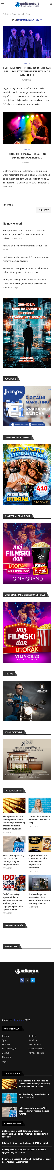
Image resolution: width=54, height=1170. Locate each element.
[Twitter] (33, 980)
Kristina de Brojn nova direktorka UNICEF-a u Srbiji (39, 819)
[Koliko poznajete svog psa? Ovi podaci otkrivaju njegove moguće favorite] (14, 844)
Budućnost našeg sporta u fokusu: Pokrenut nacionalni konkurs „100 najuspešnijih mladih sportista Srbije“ (24, 283)
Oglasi (5, 1061)
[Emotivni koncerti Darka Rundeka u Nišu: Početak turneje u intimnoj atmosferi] (27, 42)
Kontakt (32, 1036)
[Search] (51, 4)
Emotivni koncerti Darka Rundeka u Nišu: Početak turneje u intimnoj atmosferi (27, 71)
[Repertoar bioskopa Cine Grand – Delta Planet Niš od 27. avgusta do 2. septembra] (40, 844)
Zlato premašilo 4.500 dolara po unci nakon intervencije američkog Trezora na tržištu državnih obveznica (24, 234)
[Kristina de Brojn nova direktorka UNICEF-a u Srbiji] (40, 805)
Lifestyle (6, 1044)
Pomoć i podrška (36, 1053)
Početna (6, 14)
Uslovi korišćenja (36, 1049)
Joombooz (19, 1019)
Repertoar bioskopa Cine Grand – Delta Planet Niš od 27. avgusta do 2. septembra (38, 861)
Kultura (5, 1036)
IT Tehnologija (9, 1049)
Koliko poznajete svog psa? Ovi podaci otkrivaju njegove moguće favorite (13, 860)
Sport (4, 1040)
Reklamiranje (35, 1044)
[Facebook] (22, 980)
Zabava (5, 1053)
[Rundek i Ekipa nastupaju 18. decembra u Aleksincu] (27, 128)
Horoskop (6, 1057)
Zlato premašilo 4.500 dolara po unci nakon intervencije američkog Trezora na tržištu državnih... (34, 1084)
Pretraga (8, 204)
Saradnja (33, 1040)
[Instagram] (27, 980)
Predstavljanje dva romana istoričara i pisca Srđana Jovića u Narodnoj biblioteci (39, 899)
